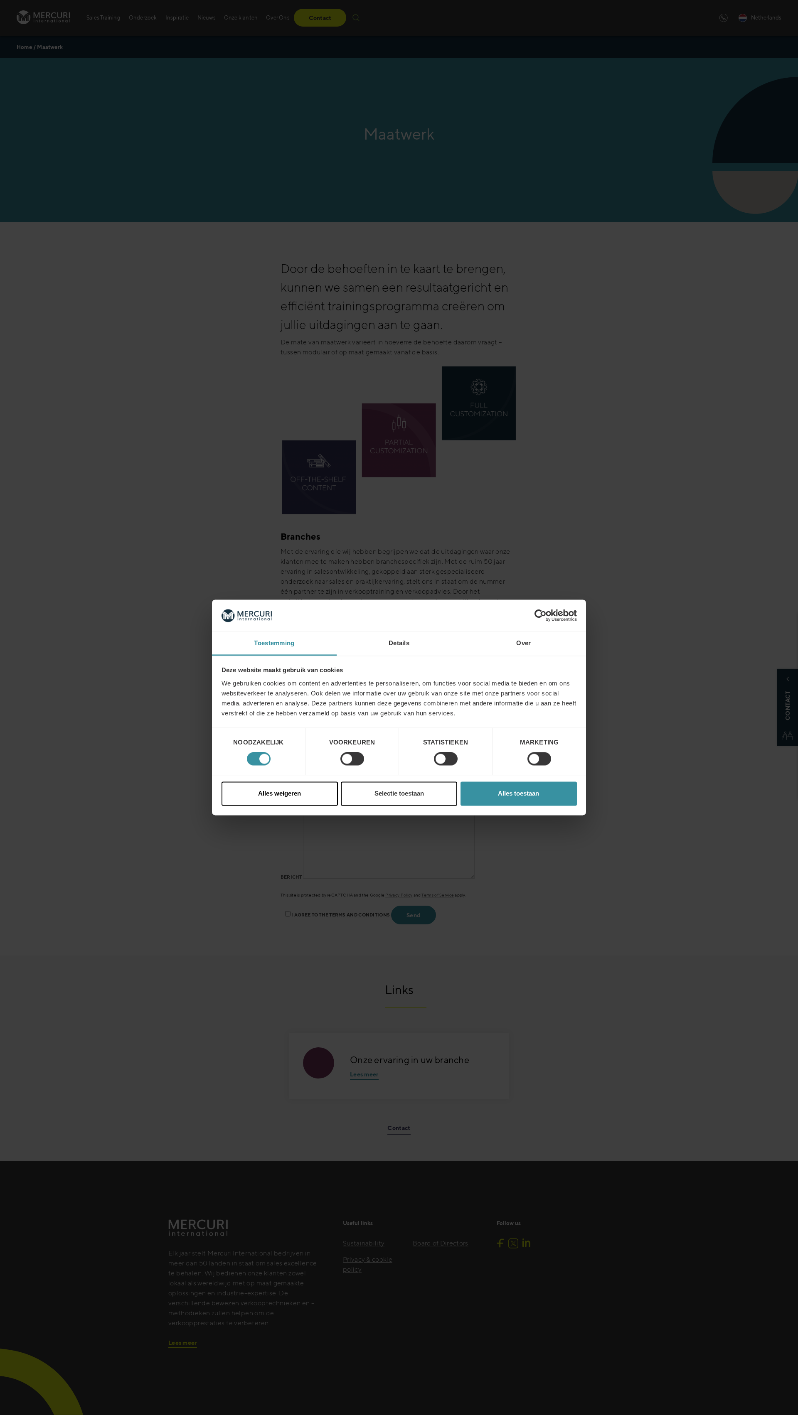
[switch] (352, 759)
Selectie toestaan (399, 793)
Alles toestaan (518, 793)
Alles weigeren (279, 793)
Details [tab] (399, 642)
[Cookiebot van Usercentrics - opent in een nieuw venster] (540, 615)
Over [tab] (523, 642)
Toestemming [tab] (274, 642)
